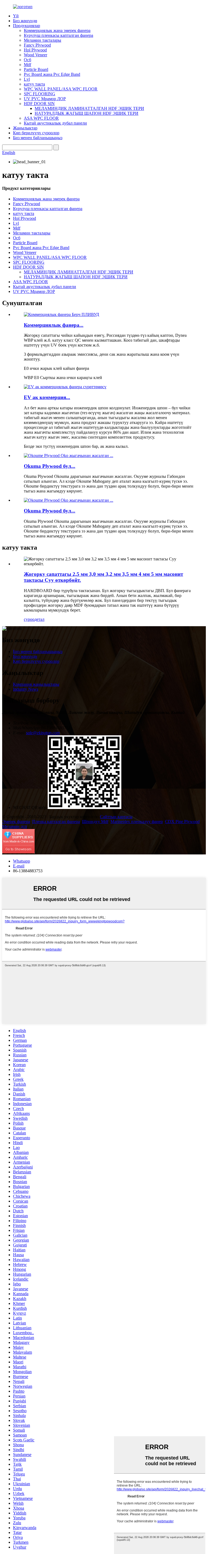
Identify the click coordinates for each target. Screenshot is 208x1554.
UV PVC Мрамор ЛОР (45, 98)
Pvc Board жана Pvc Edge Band (52, 74)
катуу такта (34, 84)
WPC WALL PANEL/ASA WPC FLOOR (61, 89)
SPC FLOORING (39, 94)
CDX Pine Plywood (182, 821)
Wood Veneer (35, 55)
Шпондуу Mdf (95, 821)
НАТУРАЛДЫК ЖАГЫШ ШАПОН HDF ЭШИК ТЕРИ (86, 113)
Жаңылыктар (25, 128)
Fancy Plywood (37, 45)
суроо (29, 619)
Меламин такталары (42, 40)
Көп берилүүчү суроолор (36, 132)
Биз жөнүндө (25, 20)
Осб (27, 59)
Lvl (27, 79)
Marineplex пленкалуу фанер (136, 821)
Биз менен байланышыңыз (37, 137)
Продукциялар (26, 25)
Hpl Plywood (35, 50)
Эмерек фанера (16, 821)
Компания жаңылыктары (36, 684)
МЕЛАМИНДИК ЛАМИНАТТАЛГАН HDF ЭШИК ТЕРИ (89, 108)
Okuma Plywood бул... (49, 466)
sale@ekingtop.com (43, 732)
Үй (16, 16)
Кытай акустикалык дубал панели (55, 123)
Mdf (27, 64)
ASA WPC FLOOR (41, 118)
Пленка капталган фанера (56, 821)
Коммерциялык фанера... (53, 325)
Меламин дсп (14, 826)
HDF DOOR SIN (39, 103)
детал (39, 619)
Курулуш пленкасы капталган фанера (58, 35)
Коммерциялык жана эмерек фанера (57, 30)
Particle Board (36, 69)
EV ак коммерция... (47, 397)
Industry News (25, 689)
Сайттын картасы (116, 816)
